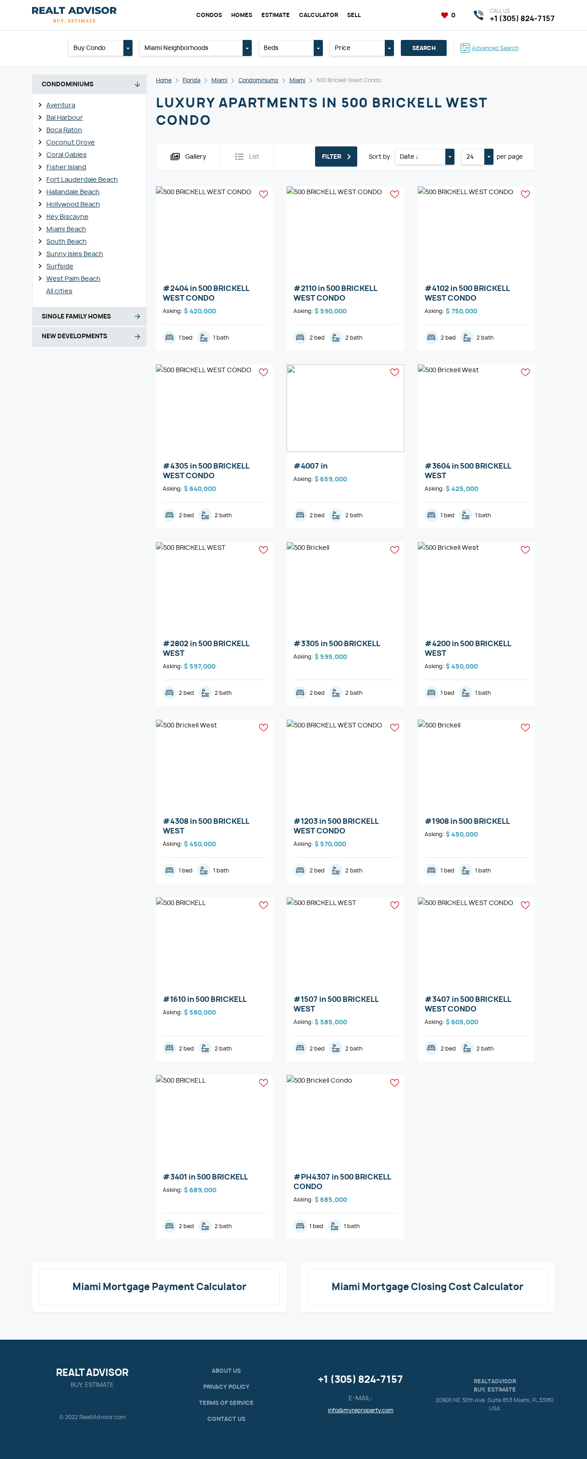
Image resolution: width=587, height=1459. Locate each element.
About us (226, 1371)
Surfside (59, 266)
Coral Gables (66, 154)
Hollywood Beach (73, 204)
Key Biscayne (67, 216)
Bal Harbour (64, 117)
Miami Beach (66, 228)
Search (424, 48)
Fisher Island (66, 166)
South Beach (66, 241)
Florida (191, 80)
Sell (354, 15)
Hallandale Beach (73, 191)
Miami (219, 80)
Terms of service (226, 1403)
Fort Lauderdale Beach (82, 179)
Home (164, 80)
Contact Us (226, 1419)
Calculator (318, 15)
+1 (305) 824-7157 (360, 1379)
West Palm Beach (73, 278)
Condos (209, 15)
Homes (241, 15)
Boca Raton (64, 129)
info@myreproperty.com (360, 1410)
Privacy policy (226, 1387)
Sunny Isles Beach (74, 253)
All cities (59, 290)
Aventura (60, 105)
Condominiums (258, 80)
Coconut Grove (70, 142)
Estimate (275, 15)
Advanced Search (495, 48)
